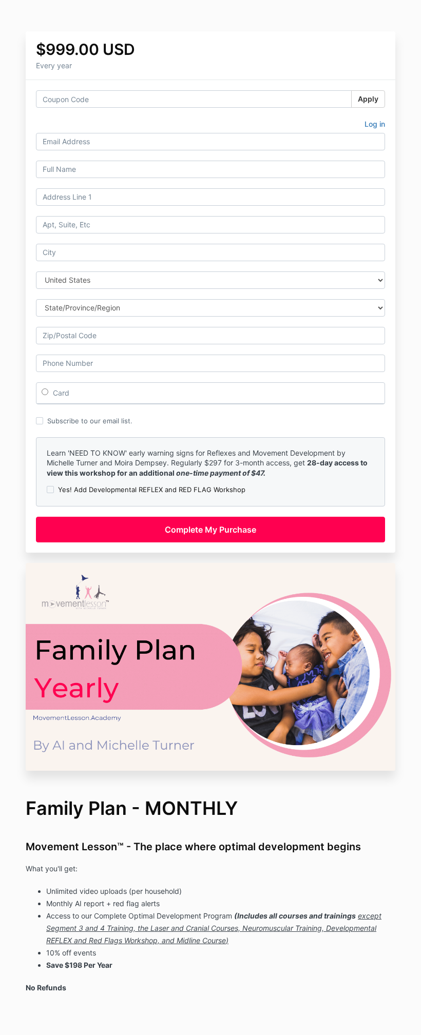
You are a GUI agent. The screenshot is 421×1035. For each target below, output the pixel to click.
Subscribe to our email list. (89, 421)
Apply (368, 98)
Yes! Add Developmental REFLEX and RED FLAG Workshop (151, 489)
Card (60, 392)
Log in (375, 124)
